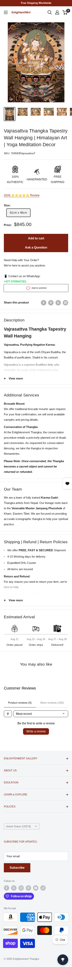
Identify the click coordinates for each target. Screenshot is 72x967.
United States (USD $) (18, 826)
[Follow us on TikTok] (43, 888)
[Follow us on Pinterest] (28, 888)
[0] (65, 12)
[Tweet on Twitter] (58, 302)
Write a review (36, 731)
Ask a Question (36, 247)
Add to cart (36, 238)
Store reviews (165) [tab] (52, 702)
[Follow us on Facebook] (6, 888)
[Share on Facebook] (43, 302)
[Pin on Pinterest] (51, 302)
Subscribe (17, 867)
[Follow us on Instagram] (21, 888)
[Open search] (50, 12)
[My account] (57, 12)
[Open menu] (6, 12)
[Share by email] (65, 302)
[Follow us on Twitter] (14, 888)
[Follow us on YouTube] (35, 888)
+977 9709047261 (15, 281)
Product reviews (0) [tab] (20, 702)
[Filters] (8, 713)
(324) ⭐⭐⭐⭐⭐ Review (22, 195)
